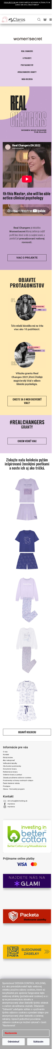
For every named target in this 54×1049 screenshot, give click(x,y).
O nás (5, 752)
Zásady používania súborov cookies (17, 778)
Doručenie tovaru (10, 769)
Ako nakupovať (9, 760)
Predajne (6, 786)
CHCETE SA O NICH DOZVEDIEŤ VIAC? (27, 401)
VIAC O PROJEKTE (27, 257)
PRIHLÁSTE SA (10, 3)
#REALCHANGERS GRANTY (27, 72)
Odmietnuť (13, 1041)
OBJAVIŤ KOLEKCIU (27, 732)
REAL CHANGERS (27, 51)
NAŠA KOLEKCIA (27, 79)
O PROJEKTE (27, 58)
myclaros (11, 804)
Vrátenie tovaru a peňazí (12, 775)
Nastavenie (11, 1033)
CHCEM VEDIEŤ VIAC (27, 441)
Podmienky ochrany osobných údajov (18, 780)
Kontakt (6, 755)
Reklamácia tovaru (10, 772)
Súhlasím (38, 1041)
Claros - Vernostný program (14, 789)
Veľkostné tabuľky (10, 763)
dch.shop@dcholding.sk (17, 801)
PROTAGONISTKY (27, 65)
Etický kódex (8, 758)
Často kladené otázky (11, 783)
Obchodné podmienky (12, 766)
